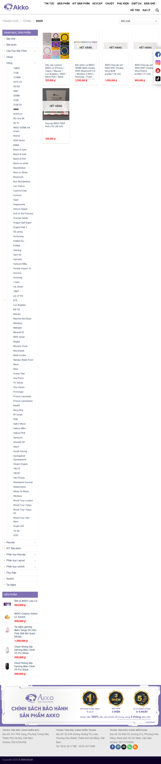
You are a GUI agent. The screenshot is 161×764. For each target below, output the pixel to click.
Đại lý (146, 10)
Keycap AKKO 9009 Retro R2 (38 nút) (55, 125)
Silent (16, 446)
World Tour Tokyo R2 (22, 511)
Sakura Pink (19, 433)
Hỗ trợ (135, 10)
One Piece (18, 378)
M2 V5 (16, 309)
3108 (15, 73)
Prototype (18, 392)
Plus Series (19, 387)
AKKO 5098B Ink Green (21, 129)
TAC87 (16, 473)
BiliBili (16, 145)
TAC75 (16, 468)
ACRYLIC (17, 114)
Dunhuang (18, 236)
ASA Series (19, 140)
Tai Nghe (11, 584)
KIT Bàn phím (81, 3)
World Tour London (23, 500)
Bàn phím (63, 3)
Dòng (27, 21)
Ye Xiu (16, 531)
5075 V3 (17, 82)
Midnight (17, 328)
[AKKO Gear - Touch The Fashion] (16, 7)
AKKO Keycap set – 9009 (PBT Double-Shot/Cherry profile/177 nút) (145, 69)
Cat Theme (19, 186)
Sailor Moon (19, 424)
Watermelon (19, 487)
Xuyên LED (18, 526)
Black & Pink (19, 159)
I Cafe (16, 282)
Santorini (17, 437)
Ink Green (18, 286)
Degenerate (19, 204)
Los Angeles (19, 305)
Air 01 (16, 123)
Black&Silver (19, 168)
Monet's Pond (20, 346)
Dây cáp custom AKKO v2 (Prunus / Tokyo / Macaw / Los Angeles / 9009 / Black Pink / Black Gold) (56, 72)
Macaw (17, 314)
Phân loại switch (15, 566)
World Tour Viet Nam (21, 520)
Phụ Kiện (123, 3)
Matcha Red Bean (22, 318)
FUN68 (16, 245)
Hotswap (17, 277)
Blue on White (20, 172)
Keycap (97, 3)
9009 (15, 109)
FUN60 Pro (18, 241)
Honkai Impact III (22, 268)
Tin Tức (49, 3)
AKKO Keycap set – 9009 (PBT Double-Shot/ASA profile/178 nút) (115, 69)
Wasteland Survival (23, 482)
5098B (16, 95)
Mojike (16, 341)
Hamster (17, 259)
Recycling (18, 410)
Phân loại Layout (15, 560)
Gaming (17, 250)
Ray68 (16, 405)
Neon (16, 364)
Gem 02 (17, 255)
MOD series (19, 337)
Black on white (20, 163)
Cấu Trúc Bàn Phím (16, 50)
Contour (17, 195)
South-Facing (20, 451)
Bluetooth (18, 177)
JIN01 (16, 291)
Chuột (109, 3)
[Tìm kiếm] (157, 10)
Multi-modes (19, 355)
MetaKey (17, 323)
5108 (15, 100)
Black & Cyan (20, 149)
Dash (15, 200)
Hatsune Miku (20, 264)
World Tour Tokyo (22, 505)
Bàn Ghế (149, 3)
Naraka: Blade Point (23, 360)
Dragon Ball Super (22, 222)
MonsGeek (18, 351)
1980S (16, 68)
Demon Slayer (20, 209)
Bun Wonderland (21, 181)
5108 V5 (17, 105)
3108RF (17, 77)
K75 (15, 300)
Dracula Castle (20, 218)
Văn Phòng (19, 477)
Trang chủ (10, 21)
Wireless (17, 496)
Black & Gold (19, 154)
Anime (16, 136)
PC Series (18, 382)
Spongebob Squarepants (19, 458)
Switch (136, 3)
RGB (15, 419)
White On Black (21, 491)
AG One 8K (19, 118)
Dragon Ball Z (20, 227)
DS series (18, 232)
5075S (16, 86)
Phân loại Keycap (15, 554)
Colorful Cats (20, 190)
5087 (15, 91)
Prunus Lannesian (22, 396)
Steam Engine (20, 464)
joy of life (18, 296)
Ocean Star (19, 373)
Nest (15, 369)
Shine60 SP (19, 442)
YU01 (16, 535)
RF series (17, 414)
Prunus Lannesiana (23, 401)
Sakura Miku (19, 428)
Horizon (17, 273)
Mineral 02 (18, 332)
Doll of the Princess (23, 213)
